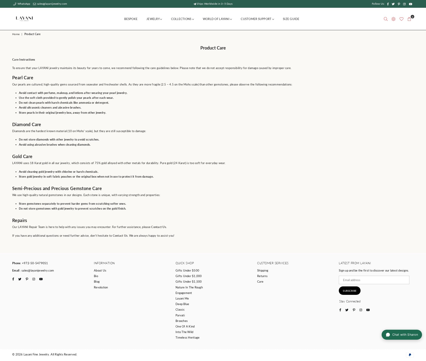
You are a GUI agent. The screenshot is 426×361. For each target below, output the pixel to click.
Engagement (184, 293)
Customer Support (256, 19)
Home (16, 34)
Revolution (101, 287)
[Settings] (393, 19)
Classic (180, 309)
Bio (96, 276)
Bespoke (131, 19)
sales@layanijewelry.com (51, 3)
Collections (181, 19)
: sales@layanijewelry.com (36, 270)
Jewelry (153, 19)
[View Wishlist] (401, 19)
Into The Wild (184, 332)
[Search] (386, 19)
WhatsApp (23, 3)
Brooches (182, 321)
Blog (97, 281)
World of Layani (216, 19)
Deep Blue (182, 304)
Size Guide (291, 19)
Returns (262, 276)
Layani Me (182, 298)
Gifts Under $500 (187, 270)
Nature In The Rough (189, 287)
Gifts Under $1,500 (189, 281)
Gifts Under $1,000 (189, 276)
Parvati (180, 315)
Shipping (262, 270)
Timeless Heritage (187, 337)
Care (260, 281)
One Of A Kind (185, 326)
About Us (100, 270)
